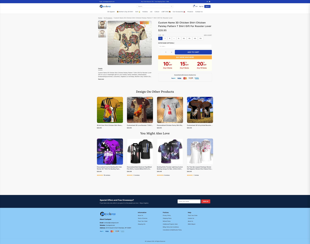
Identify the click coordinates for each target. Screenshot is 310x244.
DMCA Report (191, 224)
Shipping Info (141, 224)
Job (151, 11)
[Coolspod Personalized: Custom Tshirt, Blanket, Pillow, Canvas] (105, 6)
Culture (157, 11)
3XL (189, 38)
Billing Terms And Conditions (171, 227)
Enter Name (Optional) (166, 43)
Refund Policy (166, 221)
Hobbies (145, 11)
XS (160, 38)
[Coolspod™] (108, 214)
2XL (184, 38)
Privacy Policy (167, 215)
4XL (195, 38)
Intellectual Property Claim (170, 224)
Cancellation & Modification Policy (172, 230)
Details (100, 68)
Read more (101, 79)
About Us (140, 215)
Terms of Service (142, 218)
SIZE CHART (208, 35)
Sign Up (201, 6)
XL (179, 38)
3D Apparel (111, 11)
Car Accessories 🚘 (179, 11)
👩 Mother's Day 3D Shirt (125, 11)
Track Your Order (142, 221)
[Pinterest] (210, 2)
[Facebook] (207, 2)
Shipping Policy (167, 218)
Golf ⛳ (137, 11)
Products (190, 11)
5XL (201, 38)
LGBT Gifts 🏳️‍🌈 (165, 11)
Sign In (207, 6)
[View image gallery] (148, 62)
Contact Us (199, 11)
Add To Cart (193, 52)
